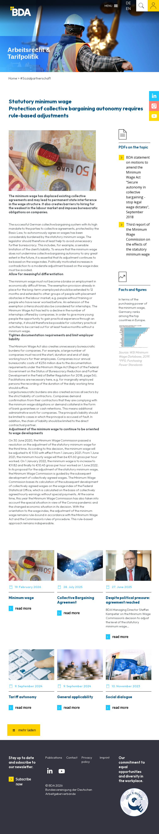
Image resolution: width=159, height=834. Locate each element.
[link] (134, 336)
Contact (71, 757)
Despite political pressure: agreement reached (128, 599)
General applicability (75, 697)
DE (128, 3)
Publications (53, 757)
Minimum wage (21, 597)
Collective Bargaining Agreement (75, 599)
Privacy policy (87, 760)
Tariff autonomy (22, 697)
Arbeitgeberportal (153, 5)
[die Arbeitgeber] (31, 12)
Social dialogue (119, 697)
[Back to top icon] (139, 825)
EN (128, 8)
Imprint (105, 757)
